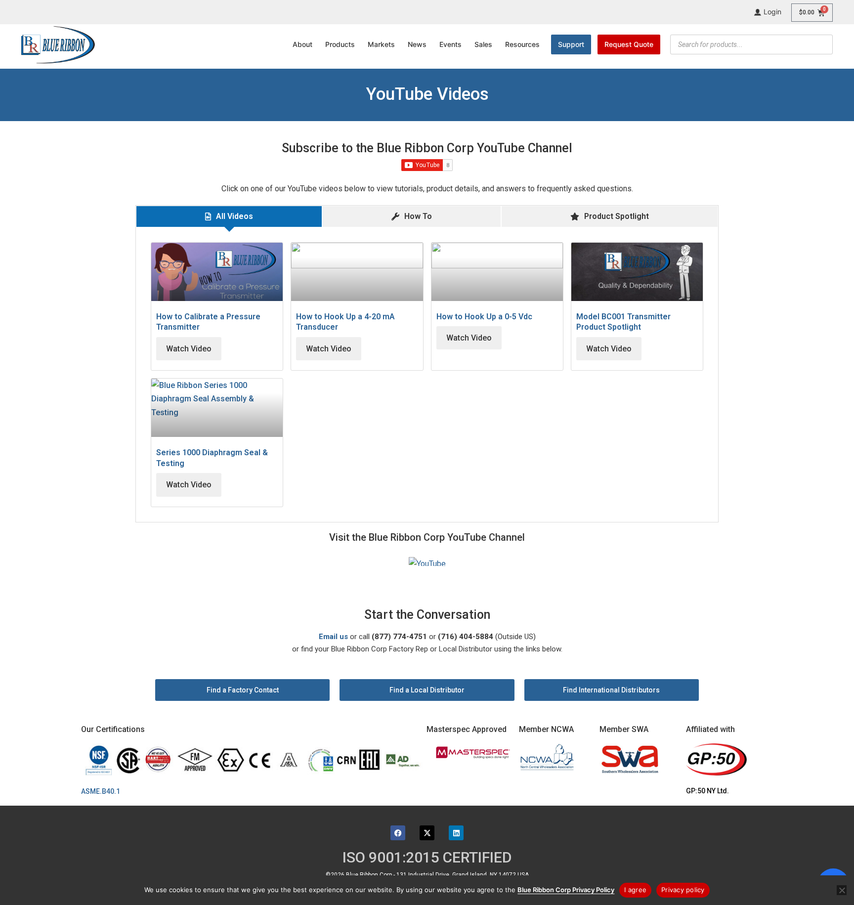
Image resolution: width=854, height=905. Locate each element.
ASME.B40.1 (103, 791)
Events (450, 44)
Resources (522, 44)
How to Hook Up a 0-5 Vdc (484, 316)
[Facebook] (397, 832)
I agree (635, 890)
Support (571, 44)
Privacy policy (683, 890)
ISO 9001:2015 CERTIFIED (427, 857)
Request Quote (628, 44)
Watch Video (189, 348)
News (417, 44)
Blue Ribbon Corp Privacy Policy (565, 890)
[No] (842, 890)
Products (340, 44)
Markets (381, 44)
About (302, 44)
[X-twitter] (427, 832)
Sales (483, 44)
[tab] (229, 216)
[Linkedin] (456, 832)
